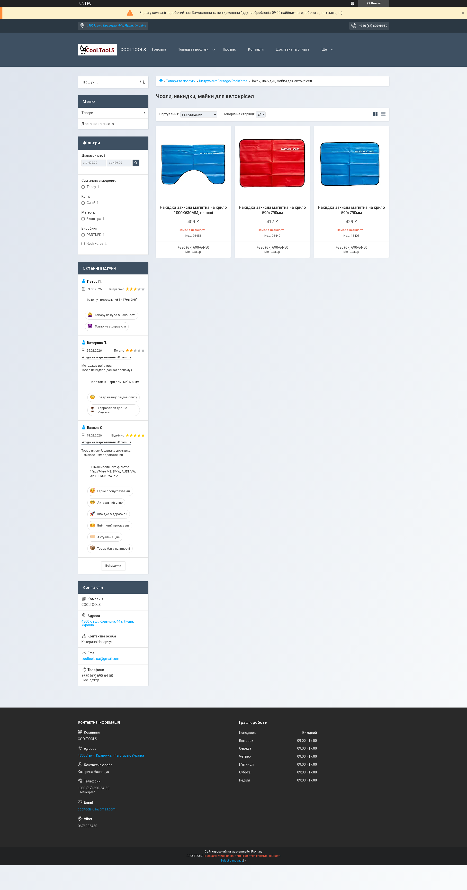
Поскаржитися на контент (223, 856)
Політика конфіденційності (261, 856)
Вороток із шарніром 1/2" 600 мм (114, 382)
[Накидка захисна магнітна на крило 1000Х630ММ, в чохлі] (193, 163)
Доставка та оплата (292, 49)
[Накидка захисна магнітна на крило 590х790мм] (272, 163)
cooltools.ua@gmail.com (100, 659)
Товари (87, 113)
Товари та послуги (193, 49)
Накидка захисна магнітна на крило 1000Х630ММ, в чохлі (193, 210)
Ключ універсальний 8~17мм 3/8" (112, 299)
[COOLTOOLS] (97, 49)
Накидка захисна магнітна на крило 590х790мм (272, 210)
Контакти (256, 49)
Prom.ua (256, 851)
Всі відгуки (113, 565)
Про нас (229, 49)
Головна (159, 49)
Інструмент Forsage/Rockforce (223, 81)
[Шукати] (142, 82)
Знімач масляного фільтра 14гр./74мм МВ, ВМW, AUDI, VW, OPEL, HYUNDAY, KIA (113, 471)
